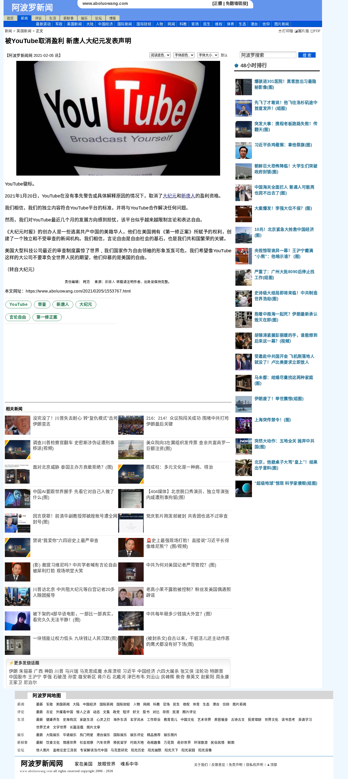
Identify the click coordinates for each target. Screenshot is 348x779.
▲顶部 (272, 765)
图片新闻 (239, 704)
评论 (38, 18)
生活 (52, 18)
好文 (136, 712)
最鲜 (39, 742)
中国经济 (105, 24)
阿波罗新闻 (32, 7)
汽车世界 (103, 742)
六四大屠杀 (168, 671)
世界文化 (271, 719)
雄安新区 (87, 677)
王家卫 (15, 682)
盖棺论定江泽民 (65, 750)
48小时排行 (253, 65)
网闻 (171, 24)
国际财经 (144, 24)
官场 (195, 24)
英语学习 (305, 719)
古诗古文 (238, 719)
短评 (126, 712)
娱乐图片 (171, 735)
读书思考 (288, 719)
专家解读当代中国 (94, 750)
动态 (96, 712)
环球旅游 (201, 742)
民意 (175, 712)
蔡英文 (193, 677)
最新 (43, 24)
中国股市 (18, 677)
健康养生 (53, 719)
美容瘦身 (221, 719)
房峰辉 (168, 677)
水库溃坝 (112, 671)
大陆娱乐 (53, 735)
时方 (87, 282)
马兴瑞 (71, 671)
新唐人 (188, 196)
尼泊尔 (30, 682)
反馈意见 (218, 765)
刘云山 (153, 677)
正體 (218, 3)
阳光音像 (205, 750)
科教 (183, 24)
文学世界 (60, 727)
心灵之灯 (103, 719)
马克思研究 (119, 750)
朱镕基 (26, 671)
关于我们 (201, 765)
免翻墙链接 (236, 3)
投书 (146, 712)
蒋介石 (104, 677)
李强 (47, 677)
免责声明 (236, 765)
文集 (106, 712)
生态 (242, 24)
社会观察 (86, 742)
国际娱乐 (120, 735)
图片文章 (93, 727)
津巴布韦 (136, 677)
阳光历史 (138, 750)
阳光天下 (171, 750)
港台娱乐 (103, 735)
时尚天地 (137, 742)
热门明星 (86, 735)
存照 (166, 712)
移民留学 (120, 742)
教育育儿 (171, 719)
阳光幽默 (155, 750)
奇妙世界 (184, 742)
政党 (116, 712)
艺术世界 (204, 719)
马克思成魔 (91, 671)
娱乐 (84, 18)
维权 (218, 24)
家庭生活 (86, 719)
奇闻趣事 (154, 742)
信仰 (266, 24)
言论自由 (17, 317)
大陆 (90, 24)
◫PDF (315, 31)
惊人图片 (43, 750)
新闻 (24, 18)
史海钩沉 (70, 719)
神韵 (48, 671)
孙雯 (72, 677)
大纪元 (170, 196)
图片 (281, 24)
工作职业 (154, 719)
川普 (59, 671)
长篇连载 (77, 727)
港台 (254, 24)
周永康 (222, 677)
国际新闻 (124, 24)
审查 (42, 304)
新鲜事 (68, 18)
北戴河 (119, 677)
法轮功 (202, 671)
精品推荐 (154, 735)
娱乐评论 (137, 735)
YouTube (18, 304)
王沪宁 (35, 677)
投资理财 (255, 719)
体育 (230, 24)
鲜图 (230, 742)
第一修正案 (47, 317)
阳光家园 (188, 750)
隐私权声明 (254, 765)
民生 (207, 24)
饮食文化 (53, 742)
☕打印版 (285, 31)
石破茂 (60, 677)
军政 (59, 24)
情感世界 (70, 742)
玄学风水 (137, 719)
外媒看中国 (64, 712)
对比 (156, 712)
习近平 (129, 671)
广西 (38, 671)
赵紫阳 (208, 677)
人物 (159, 24)
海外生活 (120, 719)
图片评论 (189, 712)
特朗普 (216, 671)
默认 (224, 55)
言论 (49, 712)
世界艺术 (43, 727)
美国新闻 (74, 24)
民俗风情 (217, 742)
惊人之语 (83, 712)
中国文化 (187, 719)
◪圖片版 (302, 31)
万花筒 (169, 742)
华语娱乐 (70, 735)
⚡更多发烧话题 (24, 663)
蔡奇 (180, 677)
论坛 (98, 18)
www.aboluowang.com (105, 3)
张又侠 (187, 671)
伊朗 (13, 671)
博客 (112, 18)
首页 (10, 18)
